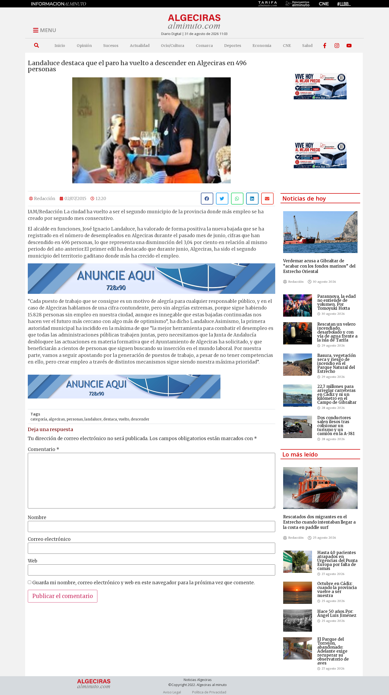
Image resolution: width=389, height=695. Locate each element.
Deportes (232, 45)
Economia (261, 45)
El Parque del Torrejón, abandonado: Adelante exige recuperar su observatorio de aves (333, 651)
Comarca (204, 45)
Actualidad (140, 45)
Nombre (37, 517)
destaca (110, 419)
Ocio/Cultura (172, 45)
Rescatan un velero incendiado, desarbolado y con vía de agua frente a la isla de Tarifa (337, 332)
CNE (287, 45)
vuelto (124, 419)
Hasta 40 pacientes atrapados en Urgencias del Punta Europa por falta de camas (337, 560)
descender (140, 419)
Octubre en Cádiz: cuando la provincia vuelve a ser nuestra (337, 589)
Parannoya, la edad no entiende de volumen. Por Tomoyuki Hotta (336, 302)
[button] (36, 45)
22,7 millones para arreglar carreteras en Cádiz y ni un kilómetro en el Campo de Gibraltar (336, 394)
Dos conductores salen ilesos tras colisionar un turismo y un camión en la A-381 (336, 425)
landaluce (93, 419)
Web (32, 561)
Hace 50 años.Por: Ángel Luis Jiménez (336, 613)
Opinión (84, 45)
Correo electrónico (49, 539)
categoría (38, 419)
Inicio (60, 45)
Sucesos (110, 45)
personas (74, 419)
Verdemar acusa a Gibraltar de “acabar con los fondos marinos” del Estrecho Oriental (319, 266)
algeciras (57, 419)
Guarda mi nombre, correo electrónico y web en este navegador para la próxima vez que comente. (143, 583)
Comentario (43, 449)
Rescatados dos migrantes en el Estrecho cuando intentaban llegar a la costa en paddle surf (319, 522)
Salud (307, 45)
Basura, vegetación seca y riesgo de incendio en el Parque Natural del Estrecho (336, 363)
